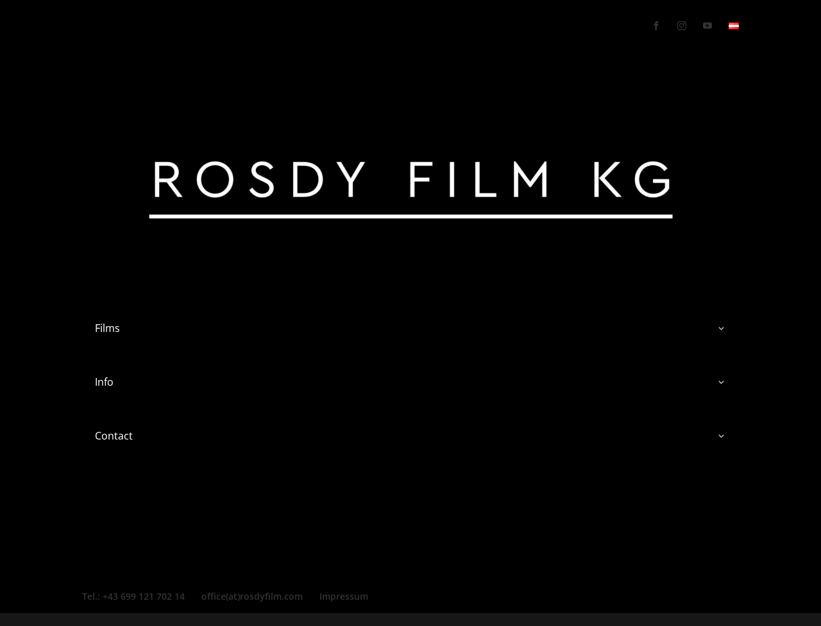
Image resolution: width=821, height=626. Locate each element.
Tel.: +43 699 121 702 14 (133, 596)
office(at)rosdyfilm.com (252, 596)
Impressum (343, 596)
